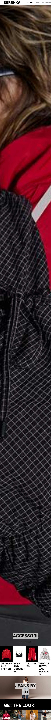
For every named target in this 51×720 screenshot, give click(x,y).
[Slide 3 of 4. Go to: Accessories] (25, 325)
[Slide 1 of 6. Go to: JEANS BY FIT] (25, 687)
